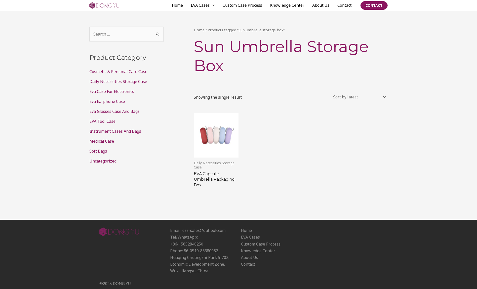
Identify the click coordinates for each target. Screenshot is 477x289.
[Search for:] (126, 34)
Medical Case (101, 141)
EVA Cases (200, 5)
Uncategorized (103, 161)
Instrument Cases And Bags (115, 131)
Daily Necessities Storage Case (118, 81)
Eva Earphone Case (107, 101)
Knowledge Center (287, 5)
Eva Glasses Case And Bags (114, 111)
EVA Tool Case (102, 121)
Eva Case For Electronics (111, 91)
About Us (320, 5)
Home (177, 5)
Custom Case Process (242, 5)
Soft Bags (98, 151)
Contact (344, 5)
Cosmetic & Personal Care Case (118, 71)
